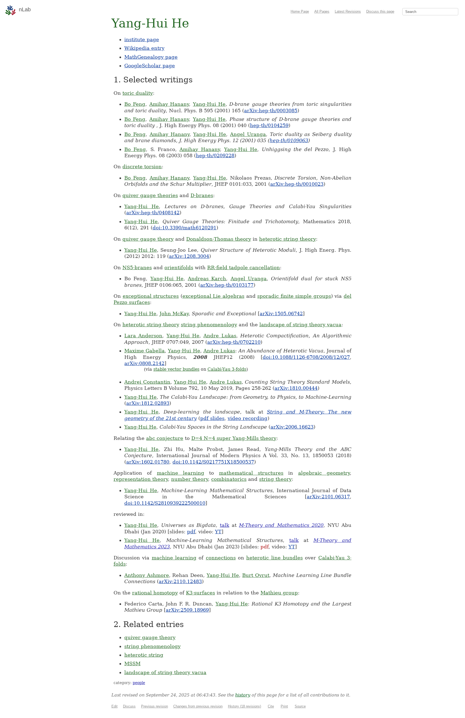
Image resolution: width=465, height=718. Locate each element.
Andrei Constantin (147, 382)
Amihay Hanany (169, 104)
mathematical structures (251, 473)
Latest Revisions (348, 11)
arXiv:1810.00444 (296, 388)
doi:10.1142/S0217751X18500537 (213, 462)
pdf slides (212, 418)
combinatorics (228, 479)
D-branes (202, 195)
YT (218, 531)
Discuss (129, 706)
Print (284, 706)
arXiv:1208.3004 (189, 256)
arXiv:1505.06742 (281, 313)
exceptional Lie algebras (213, 296)
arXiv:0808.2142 (144, 363)
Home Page (300, 11)
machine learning (180, 473)
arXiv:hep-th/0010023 (296, 184)
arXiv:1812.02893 (147, 403)
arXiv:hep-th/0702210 (233, 342)
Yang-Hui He (209, 104)
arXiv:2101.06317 (328, 496)
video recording (247, 418)
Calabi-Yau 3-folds (226, 369)
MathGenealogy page (151, 57)
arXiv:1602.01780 (147, 462)
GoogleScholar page (149, 65)
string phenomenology (209, 324)
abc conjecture (164, 438)
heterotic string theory (287, 239)
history (242, 695)
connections (221, 558)
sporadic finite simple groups (294, 296)
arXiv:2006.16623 (291, 427)
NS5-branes (137, 267)
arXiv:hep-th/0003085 (270, 110)
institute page (141, 39)
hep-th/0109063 (289, 140)
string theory (275, 479)
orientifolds (178, 267)
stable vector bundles (176, 369)
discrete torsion (142, 166)
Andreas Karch (207, 278)
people (139, 683)
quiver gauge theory (148, 239)
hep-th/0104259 (269, 125)
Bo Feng (134, 104)
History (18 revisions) (244, 706)
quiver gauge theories (150, 195)
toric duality (137, 93)
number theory (189, 479)
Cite (271, 706)
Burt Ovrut (255, 575)
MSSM (132, 663)
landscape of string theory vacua (300, 324)
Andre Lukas (219, 335)
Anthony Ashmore (146, 575)
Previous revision (154, 706)
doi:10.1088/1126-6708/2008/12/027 (306, 357)
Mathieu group (279, 593)
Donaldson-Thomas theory (218, 239)
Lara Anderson (143, 335)
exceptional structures (151, 296)
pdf (191, 531)
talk (224, 525)
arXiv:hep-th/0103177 (226, 285)
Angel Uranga (248, 134)
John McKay (174, 313)
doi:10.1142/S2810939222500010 (164, 503)
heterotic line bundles (274, 558)
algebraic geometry (324, 473)
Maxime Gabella (144, 350)
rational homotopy (155, 593)
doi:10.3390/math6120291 (184, 227)
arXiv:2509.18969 (187, 610)
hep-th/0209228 (215, 155)
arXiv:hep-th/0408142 (152, 212)
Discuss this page (380, 11)
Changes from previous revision (198, 706)
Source (300, 706)
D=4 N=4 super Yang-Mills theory (233, 438)
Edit (114, 706)
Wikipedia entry (144, 48)
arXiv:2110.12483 (180, 581)
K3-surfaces (200, 593)
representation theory (141, 479)
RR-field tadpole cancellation (243, 267)
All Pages (321, 11)
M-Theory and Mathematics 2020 (281, 525)
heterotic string (143, 655)
